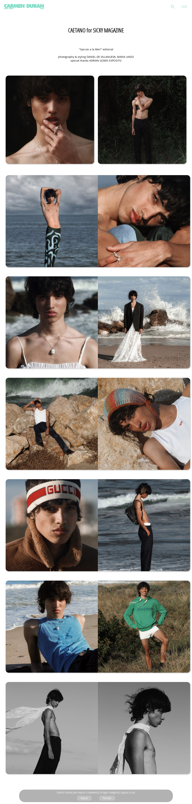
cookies (68, 792)
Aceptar (84, 798)
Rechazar (107, 798)
